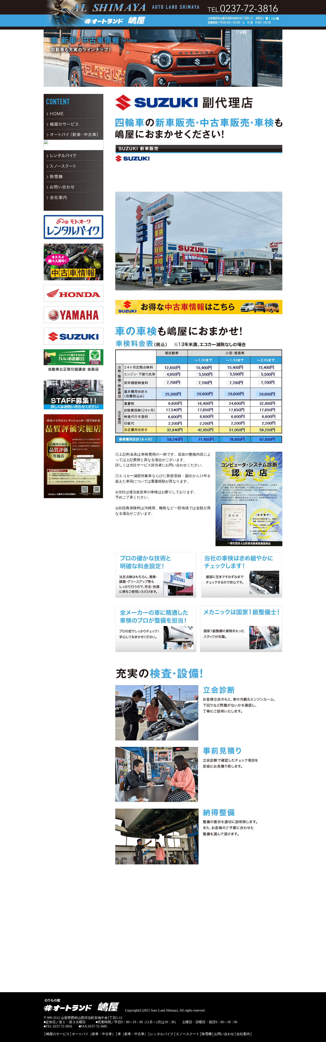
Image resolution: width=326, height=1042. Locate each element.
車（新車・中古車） (133, 1034)
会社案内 (243, 1034)
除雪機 (207, 1034)
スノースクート (187, 1034)
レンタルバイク (162, 1034)
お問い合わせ (224, 1034)
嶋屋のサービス (57, 1034)
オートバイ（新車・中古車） (93, 1034)
